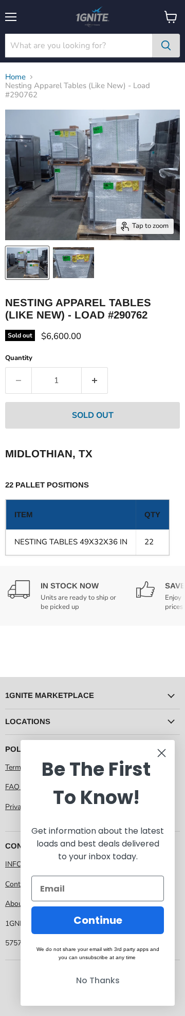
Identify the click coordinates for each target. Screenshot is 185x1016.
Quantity (18, 358)
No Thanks (98, 980)
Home (15, 77)
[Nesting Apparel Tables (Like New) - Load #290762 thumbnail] (27, 262)
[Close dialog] (162, 753)
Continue (97, 920)
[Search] (166, 45)
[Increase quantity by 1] (95, 380)
